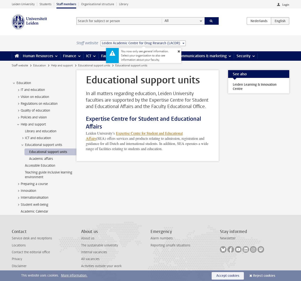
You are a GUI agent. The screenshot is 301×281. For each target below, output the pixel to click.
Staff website (20, 65)
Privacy (17, 259)
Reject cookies (264, 275)
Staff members (66, 4)
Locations (19, 245)
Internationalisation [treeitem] (34, 197)
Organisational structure (97, 4)
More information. (74, 275)
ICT (88, 55)
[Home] (16, 56)
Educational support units (94, 65)
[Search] (212, 21)
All (167, 21)
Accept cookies (227, 275)
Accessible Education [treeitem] (40, 165)
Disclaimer (19, 266)
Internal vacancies (94, 252)
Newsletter (228, 238)
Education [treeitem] (23, 83)
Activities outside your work (101, 266)
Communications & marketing (202, 55)
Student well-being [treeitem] (34, 204)
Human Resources (38, 55)
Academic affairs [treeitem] (41, 159)
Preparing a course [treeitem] (34, 184)
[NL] (259, 21)
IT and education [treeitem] (33, 90)
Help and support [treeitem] (33, 124)
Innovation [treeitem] (28, 191)
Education (39, 65)
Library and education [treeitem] (40, 131)
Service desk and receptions (32, 238)
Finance (69, 55)
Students (45, 4)
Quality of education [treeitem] (35, 110)
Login (285, 5)
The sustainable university (99, 245)
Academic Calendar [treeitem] (34, 211)
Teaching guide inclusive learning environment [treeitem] (48, 174)
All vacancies (90, 259)
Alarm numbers (161, 238)
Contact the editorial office (31, 252)
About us (87, 238)
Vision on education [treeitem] (35, 97)
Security (243, 55)
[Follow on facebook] (230, 249)
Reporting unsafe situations (170, 245)
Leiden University (23, 4)
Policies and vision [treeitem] (34, 117)
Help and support (62, 65)
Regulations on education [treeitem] (39, 103)
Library (123, 4)
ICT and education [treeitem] (38, 138)
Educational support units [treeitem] (43, 145)
